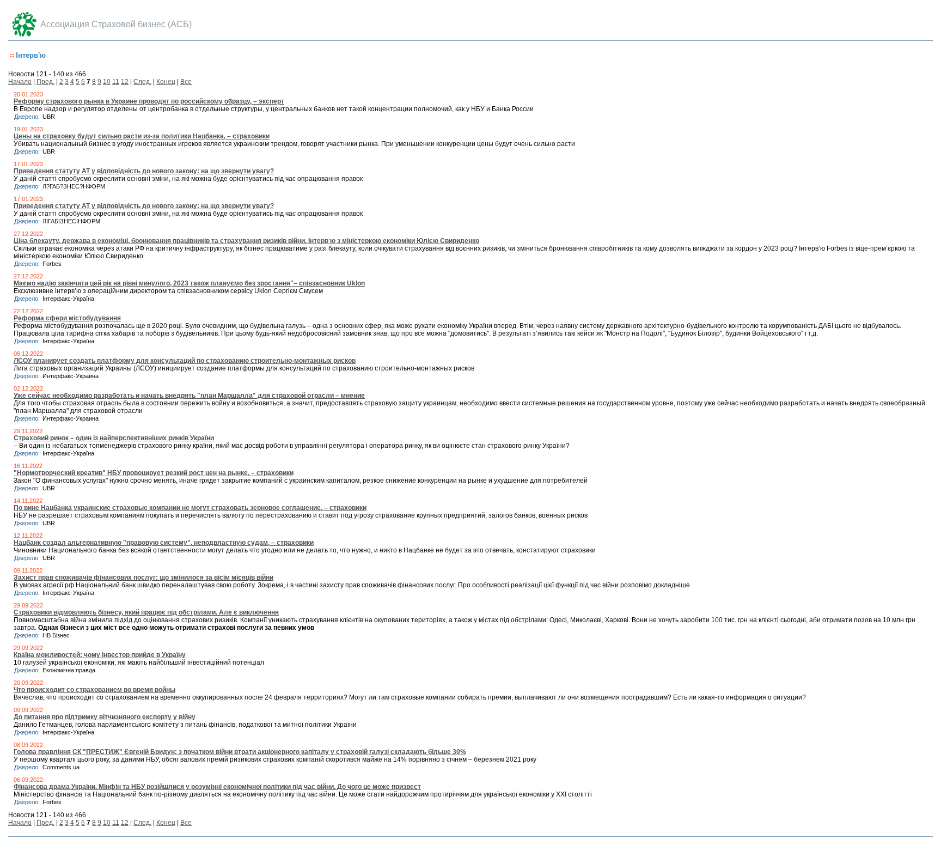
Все (186, 82)
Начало (20, 82)
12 (125, 82)
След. (142, 82)
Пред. (45, 82)
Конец (165, 82)
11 (115, 82)
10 (107, 82)
